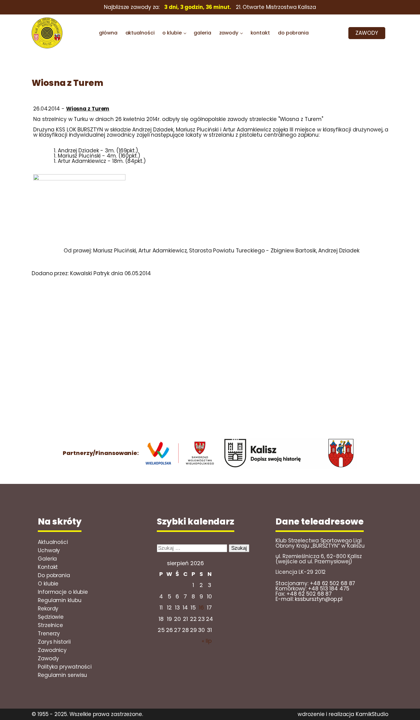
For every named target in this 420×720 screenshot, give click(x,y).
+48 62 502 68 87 (332, 583)
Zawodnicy (52, 650)
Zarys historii (54, 642)
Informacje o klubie (63, 592)
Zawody (48, 658)
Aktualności (53, 542)
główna (108, 32)
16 (201, 607)
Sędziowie (51, 617)
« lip (207, 641)
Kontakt (48, 567)
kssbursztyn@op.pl (318, 599)
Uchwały (49, 550)
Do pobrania (54, 575)
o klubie (171, 32)
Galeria (47, 558)
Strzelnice (50, 625)
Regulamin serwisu (62, 675)
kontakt (260, 32)
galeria (202, 32)
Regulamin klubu (59, 600)
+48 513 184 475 (328, 588)
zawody (228, 32)
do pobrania (293, 32)
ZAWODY (366, 33)
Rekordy (48, 608)
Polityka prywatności (65, 666)
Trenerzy (49, 633)
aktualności (140, 32)
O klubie (48, 583)
